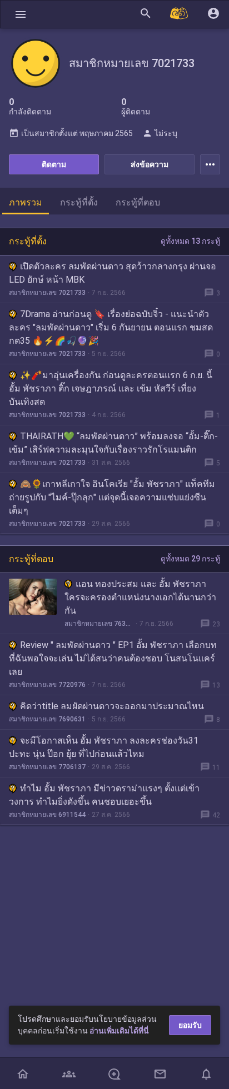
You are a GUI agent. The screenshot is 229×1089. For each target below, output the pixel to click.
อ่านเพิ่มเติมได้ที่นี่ (119, 1030)
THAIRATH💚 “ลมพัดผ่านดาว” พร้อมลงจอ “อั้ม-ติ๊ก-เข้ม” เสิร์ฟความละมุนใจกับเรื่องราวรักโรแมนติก (113, 443)
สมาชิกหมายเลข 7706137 (47, 767)
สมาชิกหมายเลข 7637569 (98, 624)
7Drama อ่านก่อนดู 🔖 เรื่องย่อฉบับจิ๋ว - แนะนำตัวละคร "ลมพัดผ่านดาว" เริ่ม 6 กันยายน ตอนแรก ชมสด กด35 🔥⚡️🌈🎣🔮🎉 (111, 327)
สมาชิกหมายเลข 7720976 (47, 685)
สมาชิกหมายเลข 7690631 (47, 719)
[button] (21, 14)
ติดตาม (54, 164)
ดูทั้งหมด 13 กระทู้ (190, 241)
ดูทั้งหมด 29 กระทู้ (190, 559)
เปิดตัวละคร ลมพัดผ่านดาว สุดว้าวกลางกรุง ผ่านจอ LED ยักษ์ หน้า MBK (112, 273)
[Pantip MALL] (179, 14)
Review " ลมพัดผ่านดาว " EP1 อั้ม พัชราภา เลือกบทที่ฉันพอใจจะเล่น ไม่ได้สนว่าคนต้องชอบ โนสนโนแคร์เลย (113, 658)
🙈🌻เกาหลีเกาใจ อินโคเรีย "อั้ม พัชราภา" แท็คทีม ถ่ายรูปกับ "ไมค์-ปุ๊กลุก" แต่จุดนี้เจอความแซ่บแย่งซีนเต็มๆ (112, 497)
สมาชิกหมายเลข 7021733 (47, 293)
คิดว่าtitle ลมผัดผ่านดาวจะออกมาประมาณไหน (112, 706)
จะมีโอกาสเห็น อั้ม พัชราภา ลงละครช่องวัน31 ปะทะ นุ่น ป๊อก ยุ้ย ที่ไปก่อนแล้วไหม (103, 747)
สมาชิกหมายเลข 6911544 (47, 815)
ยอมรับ (190, 1025)
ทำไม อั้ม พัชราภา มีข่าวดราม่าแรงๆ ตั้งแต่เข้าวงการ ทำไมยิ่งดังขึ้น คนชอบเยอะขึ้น (104, 795)
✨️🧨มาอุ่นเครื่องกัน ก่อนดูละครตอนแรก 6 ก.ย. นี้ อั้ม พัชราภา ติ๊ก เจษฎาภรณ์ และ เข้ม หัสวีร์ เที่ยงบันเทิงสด (110, 388)
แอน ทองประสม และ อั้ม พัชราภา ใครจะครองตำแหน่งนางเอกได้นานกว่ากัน (140, 597)
